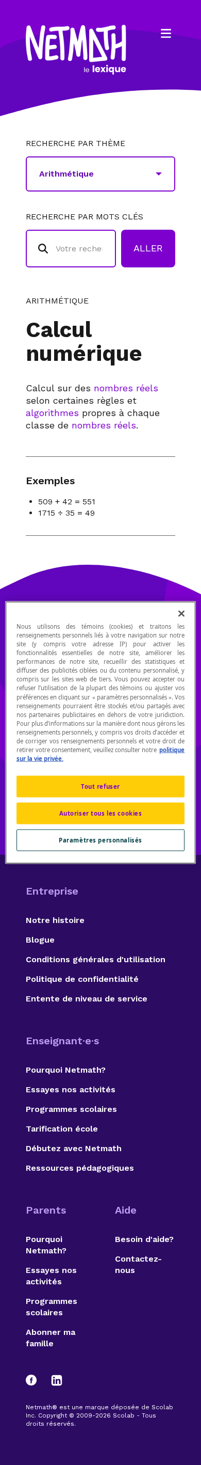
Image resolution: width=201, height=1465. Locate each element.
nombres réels (126, 388)
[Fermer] (181, 613)
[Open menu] (166, 33)
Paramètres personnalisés (100, 839)
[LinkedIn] (56, 1380)
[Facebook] (36, 1380)
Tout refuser (100, 786)
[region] (100, 732)
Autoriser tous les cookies (100, 813)
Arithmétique (57, 301)
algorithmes (52, 412)
